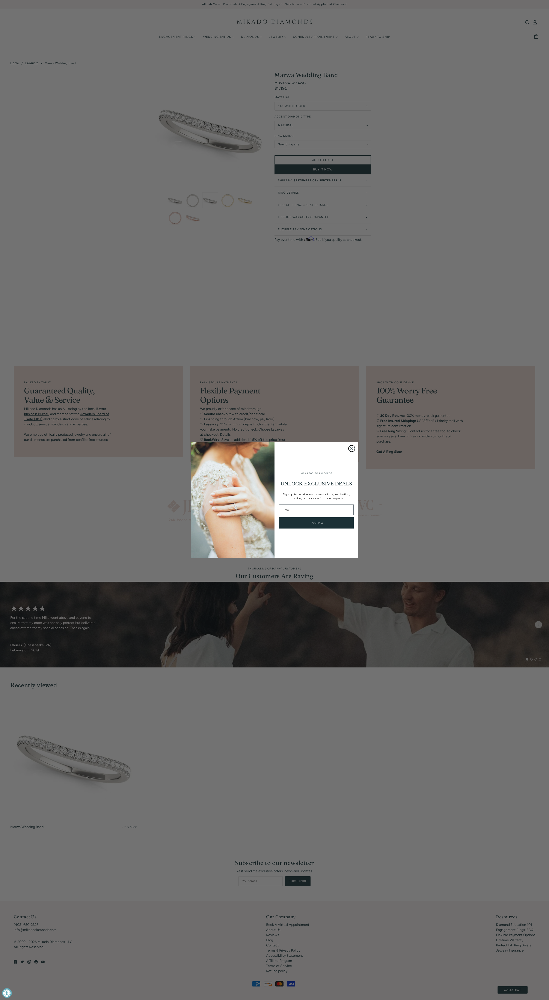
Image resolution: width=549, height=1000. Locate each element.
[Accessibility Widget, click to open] (7, 993)
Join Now (316, 523)
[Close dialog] (351, 448)
